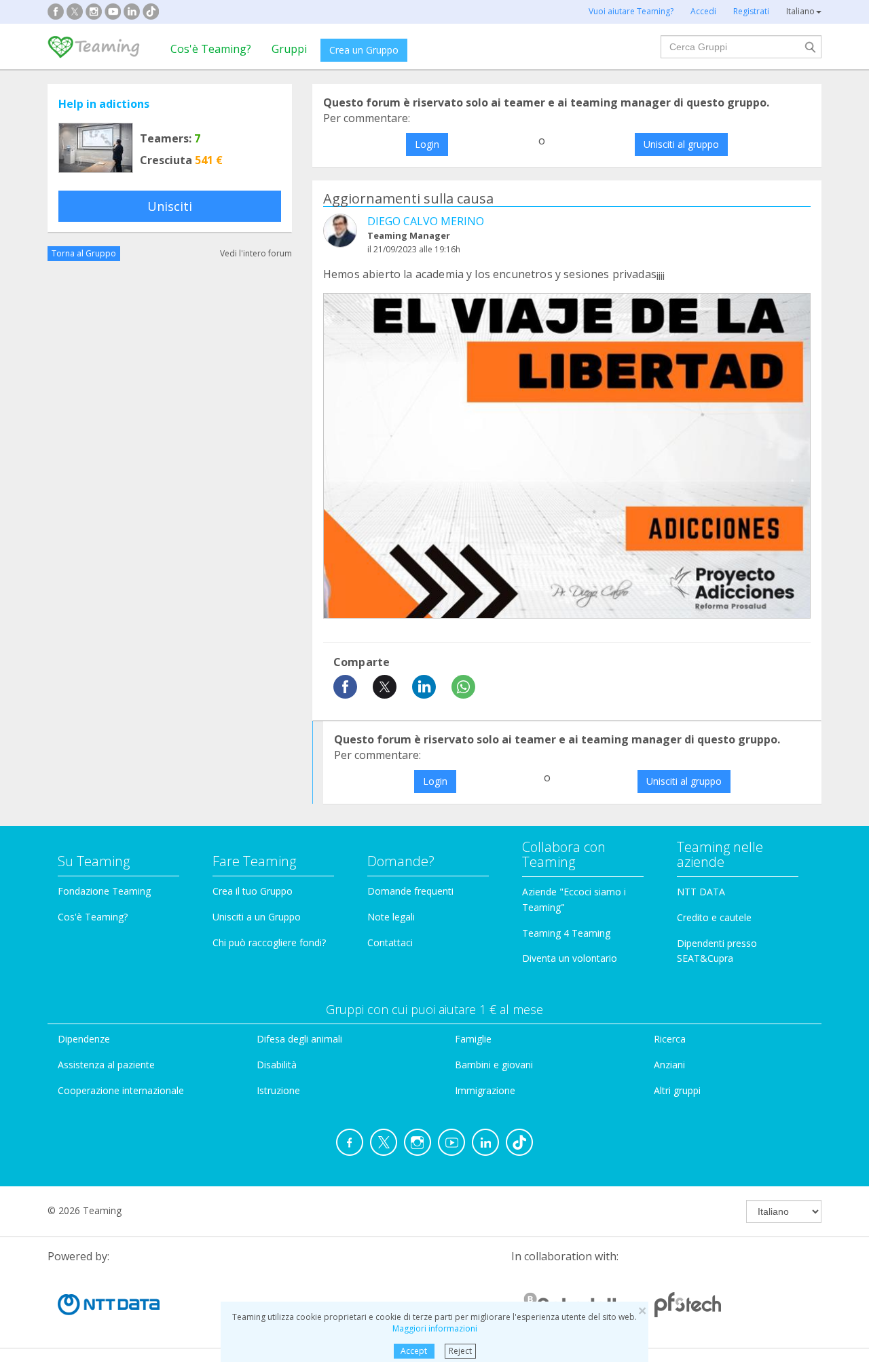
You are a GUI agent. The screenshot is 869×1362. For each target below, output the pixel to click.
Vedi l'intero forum (256, 253)
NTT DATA (701, 891)
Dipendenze (84, 1038)
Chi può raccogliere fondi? (269, 942)
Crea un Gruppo (364, 49)
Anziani (669, 1064)
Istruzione (278, 1090)
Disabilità (277, 1064)
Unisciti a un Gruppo (256, 916)
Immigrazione (485, 1090)
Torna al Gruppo (84, 253)
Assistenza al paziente (106, 1064)
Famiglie (473, 1038)
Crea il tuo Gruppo (252, 890)
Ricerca (670, 1038)
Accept (414, 1351)
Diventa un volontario (569, 958)
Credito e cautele (714, 917)
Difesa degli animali (299, 1038)
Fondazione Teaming (104, 890)
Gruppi (289, 48)
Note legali (391, 916)
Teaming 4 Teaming (566, 933)
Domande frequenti (410, 890)
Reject (460, 1351)
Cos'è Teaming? (210, 48)
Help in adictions (103, 103)
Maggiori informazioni (434, 1328)
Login (427, 144)
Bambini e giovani (494, 1064)
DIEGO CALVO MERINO (425, 221)
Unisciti (169, 206)
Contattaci (390, 942)
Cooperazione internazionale (121, 1090)
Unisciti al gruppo (681, 144)
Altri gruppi (677, 1090)
